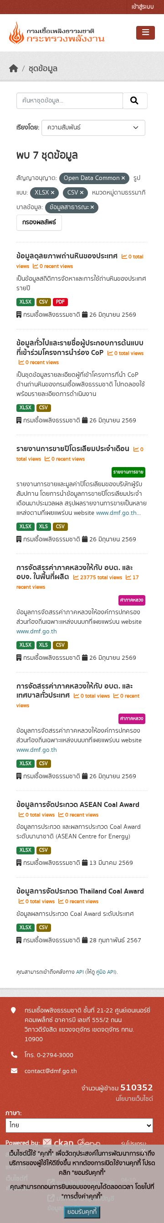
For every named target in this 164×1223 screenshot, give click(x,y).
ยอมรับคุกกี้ (82, 1212)
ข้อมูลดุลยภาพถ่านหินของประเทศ (67, 256)
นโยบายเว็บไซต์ (134, 1099)
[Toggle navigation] (145, 33)
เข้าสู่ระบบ (143, 7)
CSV (43, 302)
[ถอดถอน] (123, 178)
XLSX (25, 302)
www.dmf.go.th (116, 513)
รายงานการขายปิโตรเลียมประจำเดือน (73, 449)
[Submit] (135, 100)
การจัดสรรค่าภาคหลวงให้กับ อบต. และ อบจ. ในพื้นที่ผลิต (74, 572)
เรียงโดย (27, 127)
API (80, 972)
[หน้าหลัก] (13, 69)
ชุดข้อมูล (43, 69)
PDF (60, 302)
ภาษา (12, 1113)
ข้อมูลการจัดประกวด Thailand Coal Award (80, 891)
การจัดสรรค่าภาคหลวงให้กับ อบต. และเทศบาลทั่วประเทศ (74, 691)
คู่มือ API (105, 972)
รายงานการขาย (128, 472)
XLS (43, 526)
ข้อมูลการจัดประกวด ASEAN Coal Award (77, 805)
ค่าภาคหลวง (132, 600)
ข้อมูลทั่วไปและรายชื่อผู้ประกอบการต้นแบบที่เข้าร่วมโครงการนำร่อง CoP (80, 348)
